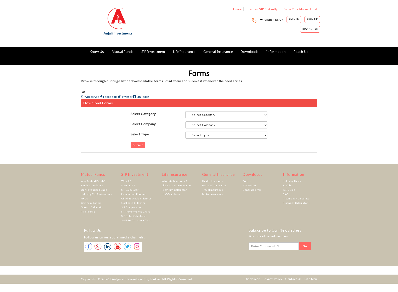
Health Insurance (213, 181)
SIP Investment (153, 51)
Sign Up (312, 19)
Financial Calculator (295, 202)
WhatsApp (92, 96)
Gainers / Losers (91, 202)
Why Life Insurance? (174, 181)
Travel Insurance (212, 189)
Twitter (127, 96)
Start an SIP (128, 185)
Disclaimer (252, 279)
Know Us (97, 51)
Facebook (110, 96)
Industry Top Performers (96, 194)
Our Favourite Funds (94, 189)
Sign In (294, 19)
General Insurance (218, 51)
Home (237, 9)
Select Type (140, 134)
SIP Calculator (130, 189)
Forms (247, 181)
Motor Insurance (212, 194)
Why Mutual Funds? (93, 181)
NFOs (84, 198)
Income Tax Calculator (297, 198)
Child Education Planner (136, 198)
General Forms (252, 189)
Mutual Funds (122, 51)
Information (276, 51)
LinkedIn (142, 96)
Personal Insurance (214, 185)
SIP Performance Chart (135, 211)
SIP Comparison (131, 207)
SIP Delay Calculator (133, 215)
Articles (288, 185)
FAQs (286, 194)
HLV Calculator (171, 194)
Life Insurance (184, 51)
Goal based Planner (133, 202)
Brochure (310, 29)
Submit (138, 145)
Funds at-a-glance (92, 185)
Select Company (143, 124)
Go (305, 246)
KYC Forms (250, 185)
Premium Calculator (174, 189)
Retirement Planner (133, 194)
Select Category (143, 114)
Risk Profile (88, 211)
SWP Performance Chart (136, 220)
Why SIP (126, 181)
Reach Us (301, 51)
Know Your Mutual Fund (300, 9)
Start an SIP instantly (262, 9)
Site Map (311, 279)
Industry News (292, 181)
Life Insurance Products (177, 185)
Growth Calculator (92, 207)
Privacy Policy (273, 279)
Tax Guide (289, 189)
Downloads (249, 51)
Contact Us (293, 279)
